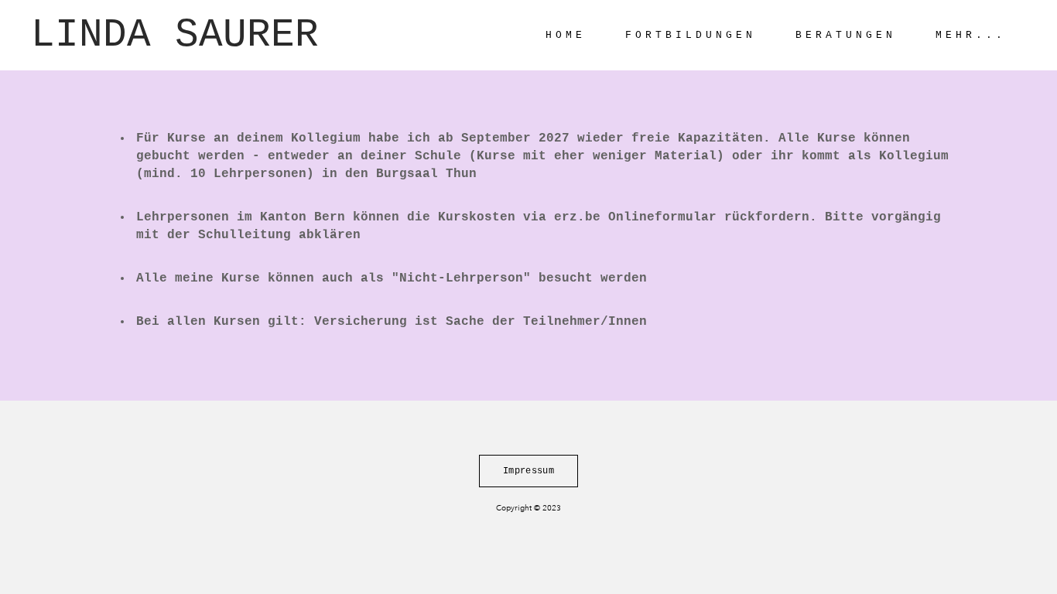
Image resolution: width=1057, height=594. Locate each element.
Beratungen (845, 35)
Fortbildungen (690, 35)
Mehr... (971, 35)
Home (566, 35)
